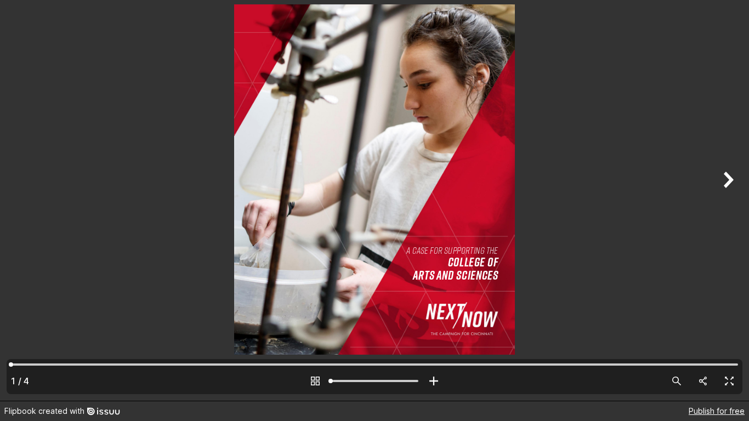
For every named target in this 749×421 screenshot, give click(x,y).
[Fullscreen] (729, 381)
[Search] (677, 381)
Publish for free (717, 411)
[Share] (703, 381)
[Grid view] (315, 381)
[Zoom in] (434, 381)
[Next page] (727, 200)
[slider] (374, 381)
